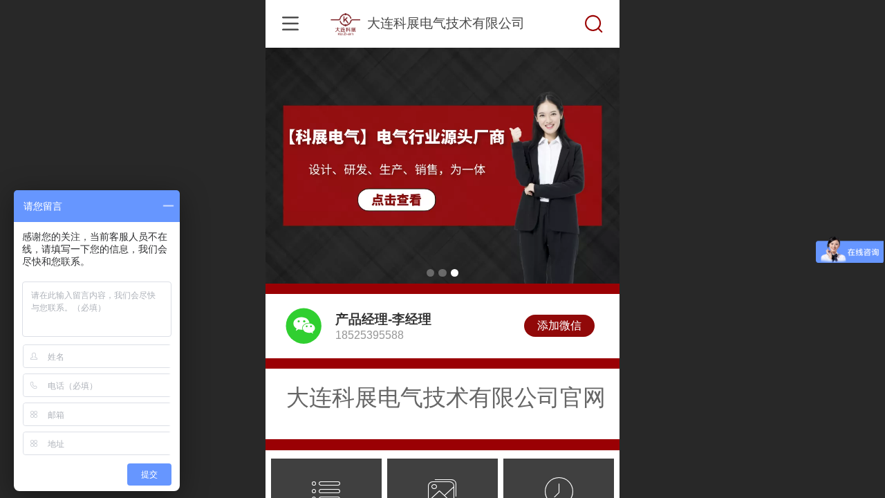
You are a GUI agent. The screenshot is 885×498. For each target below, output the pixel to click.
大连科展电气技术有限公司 (446, 23)
